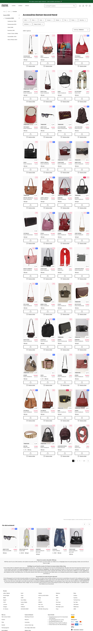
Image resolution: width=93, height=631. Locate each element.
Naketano (58, 593)
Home (4, 11)
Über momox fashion (6, 616)
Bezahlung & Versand (29, 616)
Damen (9, 11)
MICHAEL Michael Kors (43, 609)
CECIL (4, 602)
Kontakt (3, 625)
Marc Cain (40, 604)
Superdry (75, 597)
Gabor (22, 595)
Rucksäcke (25, 569)
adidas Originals (6, 593)
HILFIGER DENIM (24, 609)
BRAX (4, 597)
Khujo (39, 597)
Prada (57, 609)
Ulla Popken (76, 604)
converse (5, 604)
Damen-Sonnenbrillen (84, 579)
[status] (27, 30)
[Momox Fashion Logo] (5, 5)
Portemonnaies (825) (12, 24)
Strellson (75, 595)
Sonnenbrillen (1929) (12, 36)
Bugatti (4, 600)
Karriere (3, 619)
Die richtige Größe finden (30, 627)
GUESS (22, 604)
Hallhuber (23, 606)
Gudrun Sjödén (24, 602)
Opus (57, 600)
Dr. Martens (5, 609)
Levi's (39, 600)
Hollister (40, 593)
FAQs (3, 622)
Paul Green (58, 602)
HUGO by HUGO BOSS (43, 595)
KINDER (27, 5)
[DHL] (72, 617)
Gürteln (75, 572)
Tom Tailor (76, 602)
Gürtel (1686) (10, 27)
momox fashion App (29, 625)
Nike (57, 595)
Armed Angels (6, 595)
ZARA (75, 609)
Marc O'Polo (41, 606)
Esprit (22, 593)
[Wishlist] (86, 5)
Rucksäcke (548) (11, 30)
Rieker (75, 593)
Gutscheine (27, 622)
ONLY (57, 597)
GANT (22, 597)
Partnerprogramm (5, 627)
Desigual (5, 606)
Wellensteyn (76, 606)
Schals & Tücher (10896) (13, 33)
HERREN (20, 5)
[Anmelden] (83, 5)
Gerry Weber (23, 600)
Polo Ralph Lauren (60, 606)
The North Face (77, 600)
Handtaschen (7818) (12, 21)
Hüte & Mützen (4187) (12, 39)
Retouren (27, 619)
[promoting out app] (65, 49)
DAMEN (13, 5)
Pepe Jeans (58, 604)
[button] (11, 15)
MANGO (40, 602)
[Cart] (89, 5)
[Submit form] (74, 5)
